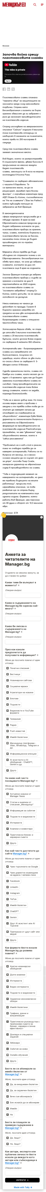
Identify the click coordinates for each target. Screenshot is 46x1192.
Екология (6, 46)
